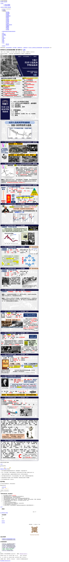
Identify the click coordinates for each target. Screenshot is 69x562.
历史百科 (7, 20)
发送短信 (3, 520)
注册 (5, 487)
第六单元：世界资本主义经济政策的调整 (35, 47)
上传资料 (1, 3)
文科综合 (7, 18)
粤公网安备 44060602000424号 (5, 560)
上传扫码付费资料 (7, 5)
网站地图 (9, 7)
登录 (3, 487)
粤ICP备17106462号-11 (23, 553)
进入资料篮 (6, 512)
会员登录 (1, 1)
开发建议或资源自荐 (12, 31)
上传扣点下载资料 (7, 4)
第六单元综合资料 (46, 47)
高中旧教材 (14, 47)
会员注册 (5, 1)
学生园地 (7, 19)
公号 (24, 49)
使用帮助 (5, 7)
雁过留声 (7, 27)
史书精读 (7, 23)
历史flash (7, 22)
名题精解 (7, 25)
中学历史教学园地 (9, 47)
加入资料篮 (2, 512)
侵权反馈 (6, 31)
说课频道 (7, 26)
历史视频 (7, 21)
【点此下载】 (14, 495)
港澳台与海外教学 (9, 24)
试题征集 (3, 31)
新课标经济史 (19, 47)
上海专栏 (7, 28)
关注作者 (3, 522)
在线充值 (2, 7)
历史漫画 (7, 29)
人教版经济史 (25, 47)
